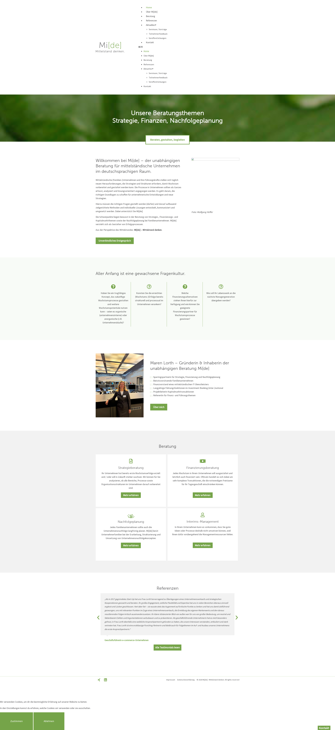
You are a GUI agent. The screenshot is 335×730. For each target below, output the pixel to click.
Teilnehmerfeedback (158, 33)
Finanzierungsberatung (202, 468)
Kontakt (150, 42)
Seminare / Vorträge (158, 29)
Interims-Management (203, 521)
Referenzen (151, 20)
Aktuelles (150, 25)
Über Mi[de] (151, 11)
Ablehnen (49, 721)
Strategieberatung (131, 468)
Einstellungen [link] (13, 708)
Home (149, 7)
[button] (188, 47)
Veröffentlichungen (157, 38)
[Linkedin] (105, 679)
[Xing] (99, 679)
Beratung (150, 16)
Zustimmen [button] (16, 721)
